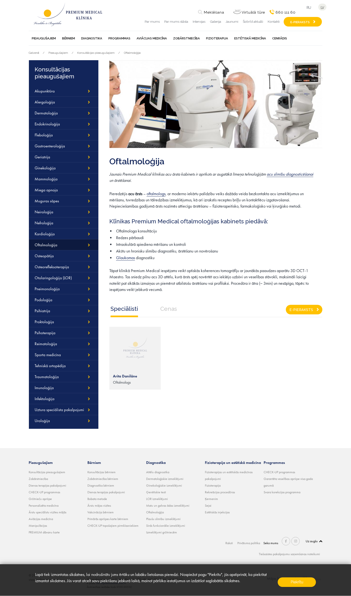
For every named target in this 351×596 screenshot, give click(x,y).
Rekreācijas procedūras (220, 492)
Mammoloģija (46, 179)
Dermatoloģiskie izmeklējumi (164, 479)
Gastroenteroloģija (50, 146)
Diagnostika (91, 38)
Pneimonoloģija (47, 288)
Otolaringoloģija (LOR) (53, 277)
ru (309, 7)
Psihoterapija (45, 332)
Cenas (168, 308)
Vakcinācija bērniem (100, 512)
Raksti (229, 543)
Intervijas (199, 21)
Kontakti (274, 21)
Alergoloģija (45, 102)
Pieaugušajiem (44, 38)
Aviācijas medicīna (152, 38)
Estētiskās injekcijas (217, 512)
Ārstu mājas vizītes (99, 505)
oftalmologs (156, 193)
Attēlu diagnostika (157, 472)
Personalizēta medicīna (43, 505)
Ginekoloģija (45, 168)
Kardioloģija (45, 233)
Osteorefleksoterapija (52, 266)
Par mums (152, 21)
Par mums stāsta (176, 21)
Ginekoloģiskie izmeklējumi (164, 485)
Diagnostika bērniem (100, 485)
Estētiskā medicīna (250, 38)
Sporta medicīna (48, 354)
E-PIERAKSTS (300, 22)
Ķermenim (211, 499)
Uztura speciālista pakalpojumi (59, 409)
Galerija (215, 21)
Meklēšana (214, 12)
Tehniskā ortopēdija (50, 365)
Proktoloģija (44, 321)
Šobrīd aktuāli (253, 21)
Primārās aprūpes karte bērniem (107, 519)
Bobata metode (97, 499)
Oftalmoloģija (132, 52)
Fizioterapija (217, 38)
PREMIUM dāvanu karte (44, 532)
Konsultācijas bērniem (101, 472)
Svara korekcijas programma (282, 492)
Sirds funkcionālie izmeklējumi (165, 525)
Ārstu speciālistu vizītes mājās (47, 512)
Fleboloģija (44, 135)
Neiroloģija (44, 212)
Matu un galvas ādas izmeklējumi (167, 505)
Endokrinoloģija (47, 124)
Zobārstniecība (186, 38)
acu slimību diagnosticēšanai (290, 174)
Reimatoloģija (46, 343)
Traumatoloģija (47, 376)
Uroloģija (42, 420)
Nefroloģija (44, 223)
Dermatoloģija (46, 113)
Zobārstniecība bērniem (102, 479)
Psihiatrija (42, 310)
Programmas (119, 38)
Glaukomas (125, 257)
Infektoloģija (44, 398)
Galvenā (34, 52)
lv (322, 7)
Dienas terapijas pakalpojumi (47, 485)
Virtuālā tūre (253, 12)
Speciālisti (124, 308)
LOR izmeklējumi (157, 499)
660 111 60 (286, 12)
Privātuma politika (248, 543)
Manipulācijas (38, 525)
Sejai (208, 505)
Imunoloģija (44, 387)
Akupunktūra (45, 91)
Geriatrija (42, 157)
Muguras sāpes (47, 201)
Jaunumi (232, 21)
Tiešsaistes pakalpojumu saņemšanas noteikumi (289, 554)
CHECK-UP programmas (44, 492)
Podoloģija (43, 299)
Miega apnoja (46, 190)
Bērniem (68, 38)
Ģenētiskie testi (156, 492)
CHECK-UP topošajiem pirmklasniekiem (112, 525)
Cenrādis (279, 38)
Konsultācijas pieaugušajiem (96, 52)
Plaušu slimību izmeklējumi (163, 519)
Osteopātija (44, 255)
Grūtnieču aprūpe (40, 499)
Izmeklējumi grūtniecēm (161, 532)
